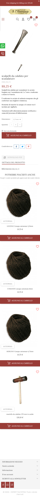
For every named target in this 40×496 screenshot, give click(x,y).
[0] (28, 19)
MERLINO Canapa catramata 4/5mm (20, 351)
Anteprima (7, 221)
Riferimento (7, 169)
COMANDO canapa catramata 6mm (20, 289)
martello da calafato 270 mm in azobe (20, 414)
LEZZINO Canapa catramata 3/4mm (20, 226)
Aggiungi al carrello (20, 135)
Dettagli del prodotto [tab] (13, 162)
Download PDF (12, 157)
